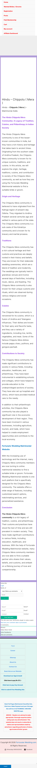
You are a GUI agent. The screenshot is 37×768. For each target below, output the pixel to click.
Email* (26, 610)
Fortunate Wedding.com (26, 742)
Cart (5, 24)
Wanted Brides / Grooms (12, 7)
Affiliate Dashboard (11, 33)
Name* (26, 607)
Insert (5, 766)
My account (8, 29)
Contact (26, 614)
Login (2, 585)
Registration (8, 11)
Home (6, 2)
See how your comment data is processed (13, 622)
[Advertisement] (18, 78)
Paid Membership (10, 20)
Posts (6, 15)
